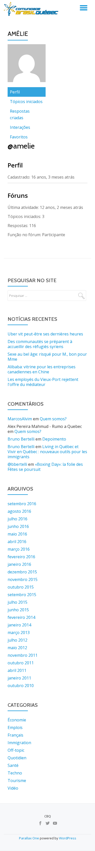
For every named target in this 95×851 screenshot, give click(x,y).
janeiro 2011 (19, 678)
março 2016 (19, 549)
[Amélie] (27, 65)
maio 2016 (17, 534)
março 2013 (19, 632)
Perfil (15, 92)
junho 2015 (18, 610)
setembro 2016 (22, 503)
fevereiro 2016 (21, 557)
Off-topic (16, 750)
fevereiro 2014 (21, 617)
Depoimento (54, 439)
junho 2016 (18, 526)
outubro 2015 (21, 587)
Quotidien (17, 758)
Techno (15, 773)
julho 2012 (17, 640)
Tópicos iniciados (26, 101)
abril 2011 (17, 670)
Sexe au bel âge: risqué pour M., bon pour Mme (47, 356)
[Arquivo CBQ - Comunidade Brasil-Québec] (32, 9)
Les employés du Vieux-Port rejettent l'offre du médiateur (43, 382)
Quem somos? (53, 419)
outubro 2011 (21, 663)
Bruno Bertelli (21, 439)
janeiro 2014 (19, 625)
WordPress (67, 838)
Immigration (19, 742)
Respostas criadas (20, 114)
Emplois (15, 727)
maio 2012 (17, 647)
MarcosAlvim (20, 419)
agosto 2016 (19, 511)
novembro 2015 (22, 579)
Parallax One (29, 838)
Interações (20, 127)
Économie (17, 720)
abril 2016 (17, 541)
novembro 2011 (22, 655)
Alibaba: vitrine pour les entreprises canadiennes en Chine (41, 369)
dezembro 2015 (22, 572)
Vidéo (13, 788)
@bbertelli (17, 464)
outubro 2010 (21, 685)
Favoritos (19, 137)
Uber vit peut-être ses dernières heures (45, 334)
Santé (13, 765)
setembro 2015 (22, 594)
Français (15, 735)
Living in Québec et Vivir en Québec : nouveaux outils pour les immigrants (47, 451)
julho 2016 (17, 519)
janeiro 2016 (19, 564)
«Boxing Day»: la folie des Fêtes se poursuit (45, 466)
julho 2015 (17, 602)
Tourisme (17, 780)
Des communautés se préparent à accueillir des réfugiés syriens (40, 344)
